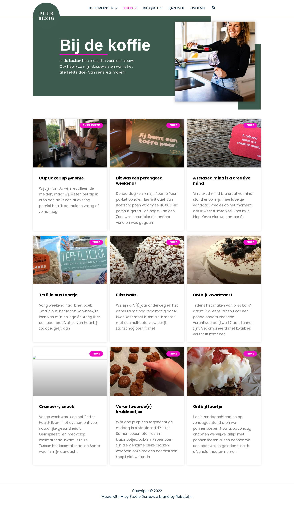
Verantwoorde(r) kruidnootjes (134, 409)
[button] (115, 8)
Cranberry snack (56, 406)
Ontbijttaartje (207, 406)
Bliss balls (126, 295)
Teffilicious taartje (58, 295)
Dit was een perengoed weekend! (139, 180)
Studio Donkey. (142, 496)
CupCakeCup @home (61, 178)
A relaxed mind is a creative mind (221, 180)
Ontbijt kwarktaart (212, 295)
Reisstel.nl (184, 496)
